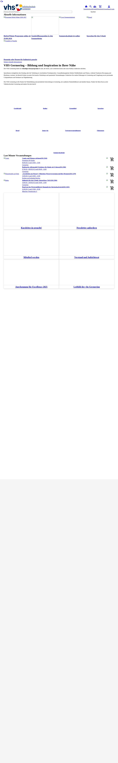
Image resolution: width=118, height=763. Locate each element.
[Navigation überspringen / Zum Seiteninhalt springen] (1, 1)
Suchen (93, 12)
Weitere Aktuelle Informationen (13, 62)
